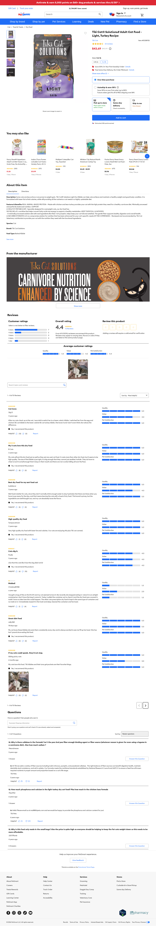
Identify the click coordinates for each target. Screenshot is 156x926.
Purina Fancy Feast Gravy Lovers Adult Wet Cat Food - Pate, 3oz (115, 161)
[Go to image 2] (10, 44)
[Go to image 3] (10, 53)
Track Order (47, 889)
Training (83, 894)
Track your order (26, 8)
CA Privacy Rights (124, 922)
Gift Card (12, 8)
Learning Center (12, 898)
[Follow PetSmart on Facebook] (8, 913)
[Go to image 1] (10, 34)
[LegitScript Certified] (122, 913)
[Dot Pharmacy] (139, 913)
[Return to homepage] (24, 14)
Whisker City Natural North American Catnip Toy (90, 160)
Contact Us (47, 885)
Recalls (65, 922)
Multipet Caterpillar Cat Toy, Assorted (64, 160)
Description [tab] (12, 191)
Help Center (47, 881)
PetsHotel (83, 885)
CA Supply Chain (110, 922)
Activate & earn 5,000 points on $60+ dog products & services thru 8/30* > (78, 2)
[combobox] (73, 14)
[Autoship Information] (118, 87)
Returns (46, 894)
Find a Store (121, 881)
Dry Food (29, 27)
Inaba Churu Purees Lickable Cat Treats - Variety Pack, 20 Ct (39, 161)
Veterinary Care (86, 898)
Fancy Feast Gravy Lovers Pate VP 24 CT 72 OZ (138, 160)
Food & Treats (18, 27)
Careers (9, 885)
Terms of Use (74, 922)
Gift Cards (10, 894)
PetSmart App (11, 902)
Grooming (83, 881)
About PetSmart (12, 881)
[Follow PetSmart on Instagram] (14, 913)
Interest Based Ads (97, 922)
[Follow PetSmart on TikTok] (25, 913)
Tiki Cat (95, 40)
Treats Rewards (12, 889)
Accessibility (47, 898)
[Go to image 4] (10, 63)
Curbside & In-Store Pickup (127, 885)
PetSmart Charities (13, 906)
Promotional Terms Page (86, 867)
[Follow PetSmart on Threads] (19, 913)
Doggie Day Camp (87, 889)
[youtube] (30, 913)
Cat (9, 27)
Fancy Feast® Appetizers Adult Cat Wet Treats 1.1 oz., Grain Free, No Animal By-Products (17, 161)
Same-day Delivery (124, 889)
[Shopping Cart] (145, 15)
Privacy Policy (84, 922)
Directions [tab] (25, 191)
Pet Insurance (85, 902)
